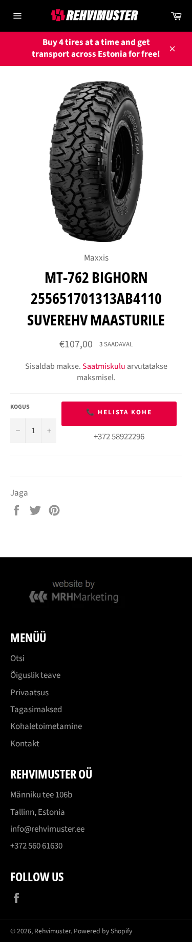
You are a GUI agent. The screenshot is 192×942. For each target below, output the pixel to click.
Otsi (17, 658)
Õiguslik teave (35, 675)
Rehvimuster (52, 931)
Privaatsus (29, 693)
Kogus (20, 407)
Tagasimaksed (36, 709)
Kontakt (24, 744)
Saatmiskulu (103, 366)
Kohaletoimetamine (46, 726)
